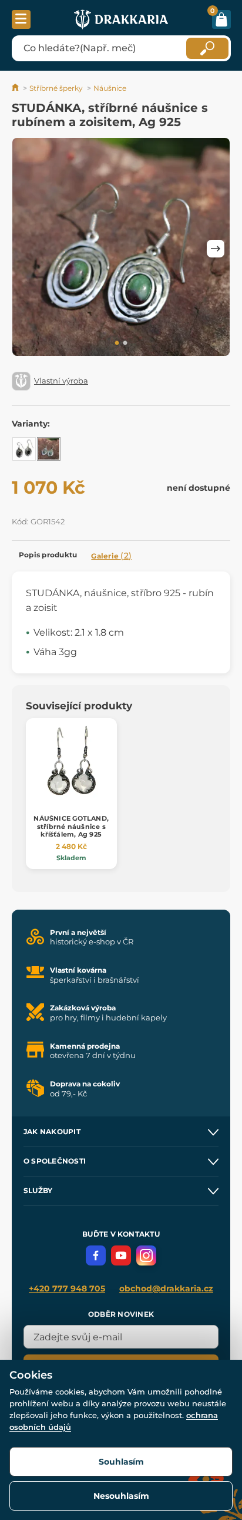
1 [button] (117, 343)
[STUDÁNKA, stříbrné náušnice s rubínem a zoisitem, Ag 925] (48, 449)
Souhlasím (121, 1461)
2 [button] (125, 343)
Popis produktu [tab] (48, 554)
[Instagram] (146, 1255)
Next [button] (215, 248)
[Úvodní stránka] (16, 88)
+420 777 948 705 (67, 1288)
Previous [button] (26, 248)
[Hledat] (207, 48)
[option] (121, 249)
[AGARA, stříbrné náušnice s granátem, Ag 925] (24, 449)
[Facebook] (96, 1255)
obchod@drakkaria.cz (166, 1288)
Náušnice (109, 88)
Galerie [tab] (111, 555)
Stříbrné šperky (56, 88)
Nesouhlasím (121, 1496)
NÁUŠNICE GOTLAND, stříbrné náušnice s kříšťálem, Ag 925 (71, 826)
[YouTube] (121, 1255)
